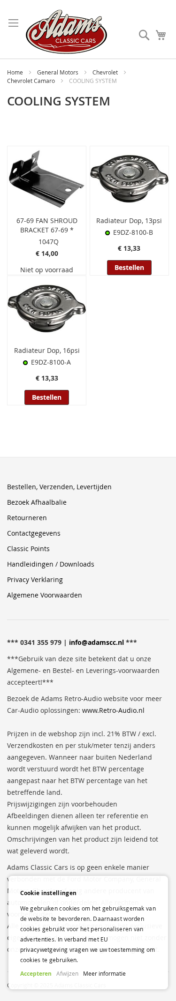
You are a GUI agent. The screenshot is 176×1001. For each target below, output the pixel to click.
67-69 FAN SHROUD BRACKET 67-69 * (46, 225)
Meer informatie (104, 973)
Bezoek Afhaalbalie (37, 502)
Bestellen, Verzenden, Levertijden (59, 486)
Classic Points (28, 548)
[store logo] (66, 32)
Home (15, 72)
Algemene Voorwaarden (44, 594)
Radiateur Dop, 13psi (129, 220)
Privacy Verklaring (35, 579)
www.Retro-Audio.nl (113, 710)
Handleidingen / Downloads (50, 564)
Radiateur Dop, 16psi (47, 350)
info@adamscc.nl (96, 642)
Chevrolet (105, 72)
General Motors (58, 72)
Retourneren (27, 517)
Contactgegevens (34, 533)
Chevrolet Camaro (31, 80)
